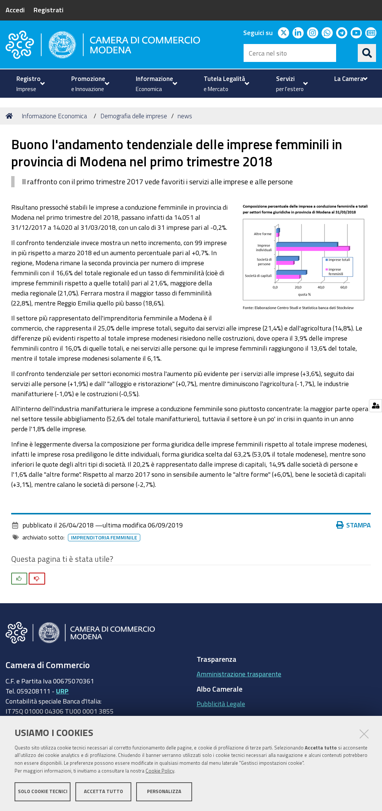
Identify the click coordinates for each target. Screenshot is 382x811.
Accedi (15, 9)
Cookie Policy (159, 770)
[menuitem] (29, 83)
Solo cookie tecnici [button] (43, 791)
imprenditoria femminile (104, 537)
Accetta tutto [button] (103, 791)
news (185, 116)
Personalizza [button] (164, 791)
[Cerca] (367, 53)
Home (10, 116)
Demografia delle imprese (133, 116)
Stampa (358, 525)
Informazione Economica (54, 116)
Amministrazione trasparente (239, 673)
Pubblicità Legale (221, 703)
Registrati (48, 9)
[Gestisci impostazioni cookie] (375, 405)
